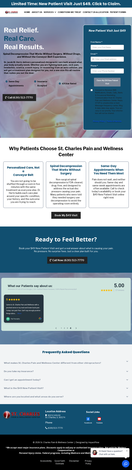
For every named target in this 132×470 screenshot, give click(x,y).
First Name (96, 42)
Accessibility (46, 460)
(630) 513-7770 (55, 428)
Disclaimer (74, 460)
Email (94, 54)
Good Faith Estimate (60, 462)
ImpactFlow (93, 442)
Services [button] (49, 12)
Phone (94, 65)
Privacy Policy (88, 462)
